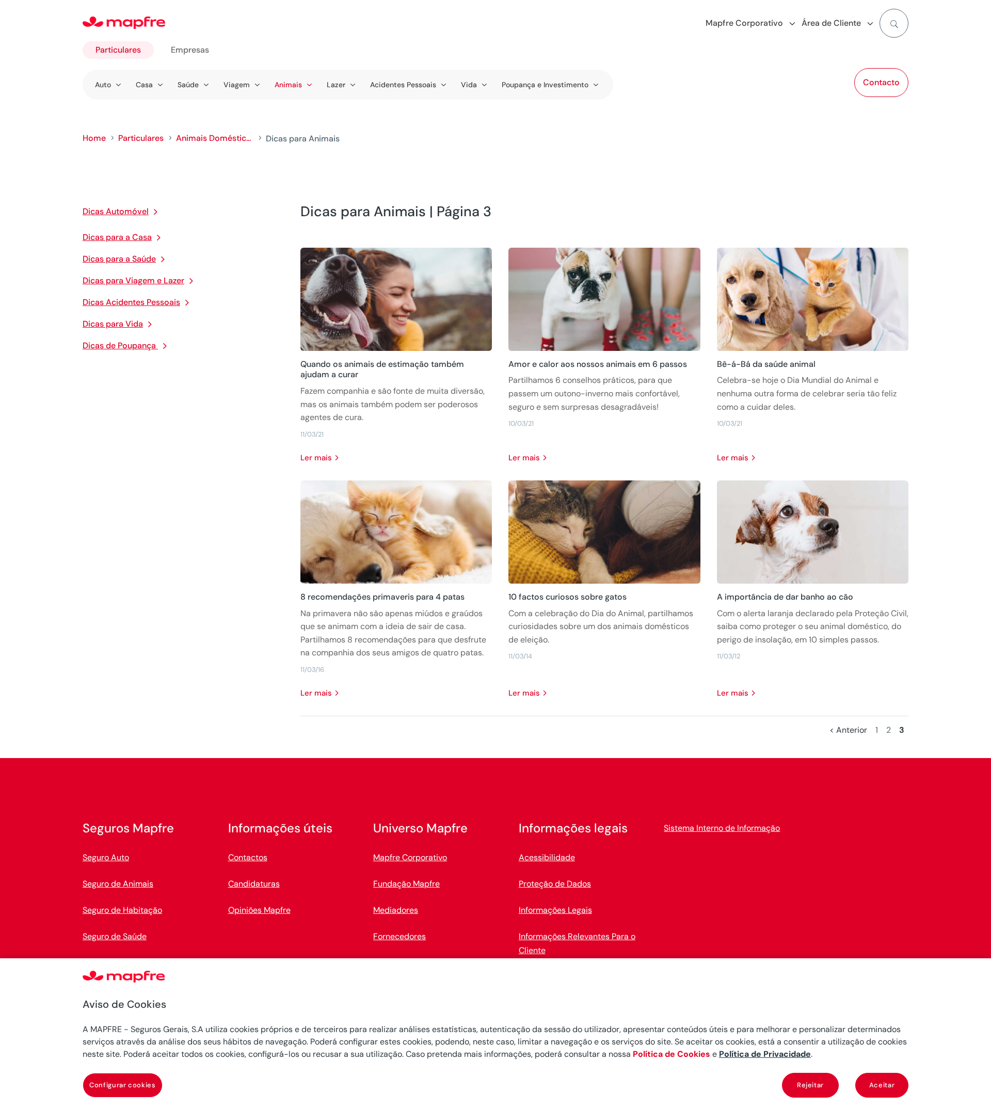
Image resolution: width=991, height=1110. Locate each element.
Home (94, 138)
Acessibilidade (547, 857)
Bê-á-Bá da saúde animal (766, 364)
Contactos (247, 857)
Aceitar (882, 1085)
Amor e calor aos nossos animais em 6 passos (597, 364)
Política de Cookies (671, 1054)
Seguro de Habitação (122, 910)
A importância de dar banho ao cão (785, 596)
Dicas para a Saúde (119, 258)
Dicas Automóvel (116, 211)
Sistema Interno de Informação (722, 828)
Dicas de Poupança (120, 345)
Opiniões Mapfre (259, 910)
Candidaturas (254, 883)
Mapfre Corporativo (410, 857)
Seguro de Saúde (115, 936)
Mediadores (395, 910)
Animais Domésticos (214, 138)
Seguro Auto (106, 857)
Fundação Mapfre (406, 883)
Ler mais (316, 458)
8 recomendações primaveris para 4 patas (382, 596)
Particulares (118, 49)
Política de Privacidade (765, 1054)
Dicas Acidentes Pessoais (131, 302)
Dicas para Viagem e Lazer (133, 280)
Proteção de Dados (555, 883)
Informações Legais (555, 910)
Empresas (190, 49)
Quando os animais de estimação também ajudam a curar (382, 369)
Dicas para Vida (113, 323)
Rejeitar (810, 1085)
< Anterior (848, 730)
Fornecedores (399, 936)
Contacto (881, 82)
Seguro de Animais (118, 883)
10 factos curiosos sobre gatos (567, 596)
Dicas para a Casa (117, 237)
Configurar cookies (122, 1085)
